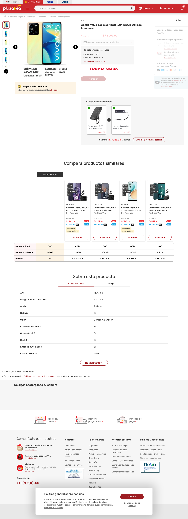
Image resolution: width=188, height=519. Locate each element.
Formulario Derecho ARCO (151, 450)
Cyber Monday (94, 466)
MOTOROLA (71, 205)
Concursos (93, 450)
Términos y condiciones (150, 458)
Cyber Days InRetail (97, 474)
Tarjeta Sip (93, 445)
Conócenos (70, 445)
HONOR (124, 205)
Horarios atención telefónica (119, 451)
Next (7, 70)
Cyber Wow (93, 462)
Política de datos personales (152, 445)
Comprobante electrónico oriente (123, 466)
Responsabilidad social (72, 455)
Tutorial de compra (120, 445)
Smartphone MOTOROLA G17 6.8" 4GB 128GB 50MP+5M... (77, 209)
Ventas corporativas (74, 465)
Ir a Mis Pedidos (31, 450)
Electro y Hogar (16, 17)
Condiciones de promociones (152, 454)
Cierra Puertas (94, 487)
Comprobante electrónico (123, 472)
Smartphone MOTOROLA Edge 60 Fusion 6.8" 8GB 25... (105, 209)
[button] (131, 8)
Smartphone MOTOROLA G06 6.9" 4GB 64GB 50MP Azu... (160, 209)
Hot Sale (92, 483)
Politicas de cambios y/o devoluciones (39, 376)
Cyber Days (93, 458)
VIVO (83, 21)
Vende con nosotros (97, 454)
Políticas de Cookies (53, 507)
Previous (7, 20)
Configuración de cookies (132, 504)
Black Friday (93, 470)
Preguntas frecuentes (121, 457)
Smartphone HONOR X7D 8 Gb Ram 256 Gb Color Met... (131, 209)
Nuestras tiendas (72, 461)
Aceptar (132, 496)
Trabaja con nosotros (74, 450)
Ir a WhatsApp (30, 458)
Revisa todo (93, 362)
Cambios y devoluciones (122, 461)
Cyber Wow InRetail (96, 479)
